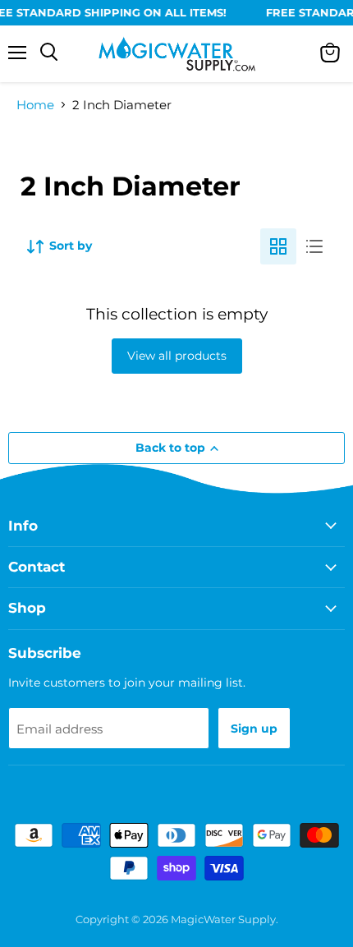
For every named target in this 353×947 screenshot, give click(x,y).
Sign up (254, 728)
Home (35, 105)
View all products (177, 355)
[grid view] (278, 246)
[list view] (314, 246)
